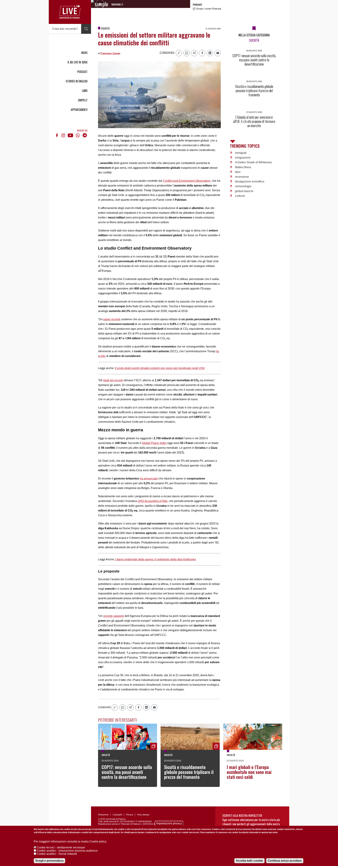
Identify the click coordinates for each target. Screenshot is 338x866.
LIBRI (84, 91)
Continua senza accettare (285, 860)
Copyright (117, 814)
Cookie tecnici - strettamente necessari (61, 847)
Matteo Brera (243, 167)
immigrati (240, 152)
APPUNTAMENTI (79, 110)
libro (237, 171)
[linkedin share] (210, 53)
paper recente (112, 319)
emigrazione (243, 157)
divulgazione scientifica (249, 181)
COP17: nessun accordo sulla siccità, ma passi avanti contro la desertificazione (127, 772)
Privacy (129, 814)
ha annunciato (149, 478)
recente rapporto (113, 615)
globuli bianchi (244, 191)
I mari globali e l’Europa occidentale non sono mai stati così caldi (249, 772)
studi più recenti (113, 380)
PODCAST (82, 72)
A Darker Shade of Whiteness (253, 162)
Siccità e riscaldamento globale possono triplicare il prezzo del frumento (189, 772)
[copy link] (179, 53)
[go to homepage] (70, 12)
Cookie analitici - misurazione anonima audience (67, 850)
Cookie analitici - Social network (57, 853)
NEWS (84, 53)
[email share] (217, 53)
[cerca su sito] (86, 29)
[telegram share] (194, 53)
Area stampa (143, 814)
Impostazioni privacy (169, 823)
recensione (242, 176)
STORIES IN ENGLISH (76, 81)
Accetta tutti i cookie (249, 860)
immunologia (243, 186)
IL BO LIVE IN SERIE (77, 62)
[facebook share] (202, 53)
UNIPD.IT (82, 100)
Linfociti (240, 195)
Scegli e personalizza (49, 860)
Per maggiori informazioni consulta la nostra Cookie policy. (70, 841)
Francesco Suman (110, 53)
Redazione (103, 814)
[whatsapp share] (186, 53)
